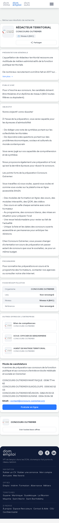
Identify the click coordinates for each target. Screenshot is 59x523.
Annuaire (7, 476)
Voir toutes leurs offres (29, 430)
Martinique (17, 495)
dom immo (6, 4)
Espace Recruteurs (22, 509)
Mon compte (46, 472)
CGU (52, 509)
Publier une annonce (27, 472)
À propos (7, 509)
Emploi (6, 486)
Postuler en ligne (29, 407)
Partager (38, 42)
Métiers (47, 486)
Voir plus (6, 76)
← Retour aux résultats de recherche (17, 20)
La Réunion (43, 495)
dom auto (27, 4)
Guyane (6, 495)
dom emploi (17, 4)
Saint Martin (19, 499)
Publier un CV (9, 472)
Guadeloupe (30, 495)
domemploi (9, 453)
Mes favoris (18, 476)
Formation (24, 486)
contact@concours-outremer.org (27, 401)
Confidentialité (10, 512)
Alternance (36, 486)
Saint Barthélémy (34, 499)
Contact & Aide (40, 509)
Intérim (14, 486)
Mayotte (7, 499)
